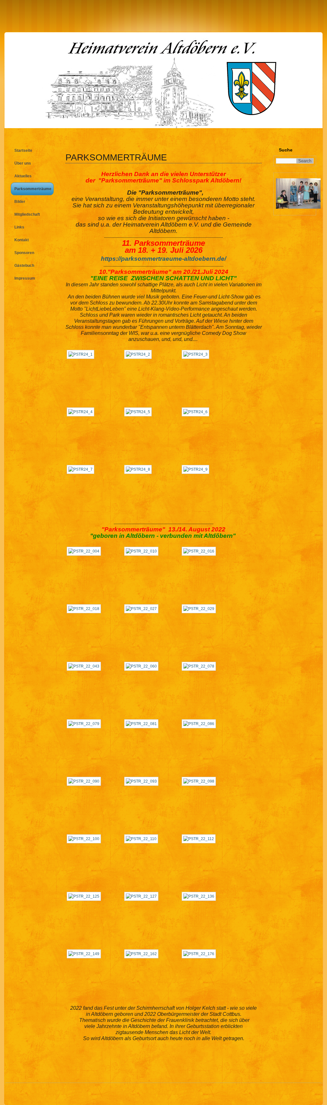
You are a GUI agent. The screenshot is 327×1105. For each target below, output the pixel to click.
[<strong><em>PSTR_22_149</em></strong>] (85, 953)
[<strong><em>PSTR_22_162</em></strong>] (143, 953)
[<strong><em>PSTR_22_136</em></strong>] (200, 896)
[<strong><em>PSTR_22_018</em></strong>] (85, 608)
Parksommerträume (32, 189)
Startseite (23, 150)
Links (19, 227)
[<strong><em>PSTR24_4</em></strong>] (82, 411)
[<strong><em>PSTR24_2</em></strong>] (139, 354)
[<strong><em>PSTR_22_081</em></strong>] (143, 723)
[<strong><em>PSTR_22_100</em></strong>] (85, 838)
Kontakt (21, 240)
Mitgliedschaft (27, 214)
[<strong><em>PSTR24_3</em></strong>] (197, 354)
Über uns (22, 163)
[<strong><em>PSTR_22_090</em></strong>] (85, 781)
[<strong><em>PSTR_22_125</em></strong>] (85, 896)
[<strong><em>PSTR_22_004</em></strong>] (85, 551)
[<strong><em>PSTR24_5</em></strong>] (139, 411)
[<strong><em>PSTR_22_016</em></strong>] (200, 551)
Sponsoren (24, 253)
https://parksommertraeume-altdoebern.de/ (163, 258)
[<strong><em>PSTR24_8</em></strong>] (139, 469)
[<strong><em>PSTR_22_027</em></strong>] (143, 608)
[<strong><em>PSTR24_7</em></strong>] (82, 469)
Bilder (19, 201)
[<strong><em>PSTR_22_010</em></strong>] (143, 551)
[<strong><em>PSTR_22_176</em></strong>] (200, 953)
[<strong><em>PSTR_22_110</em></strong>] (143, 838)
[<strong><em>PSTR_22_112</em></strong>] (200, 838)
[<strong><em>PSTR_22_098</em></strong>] (200, 781)
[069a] (298, 207)
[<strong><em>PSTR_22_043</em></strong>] (85, 666)
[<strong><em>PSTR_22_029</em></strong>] (200, 608)
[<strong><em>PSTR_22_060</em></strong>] (143, 666)
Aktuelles (23, 176)
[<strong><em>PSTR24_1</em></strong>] (82, 354)
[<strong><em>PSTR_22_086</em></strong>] (200, 723)
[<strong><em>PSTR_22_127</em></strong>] (143, 896)
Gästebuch (24, 265)
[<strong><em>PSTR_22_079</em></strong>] (85, 723)
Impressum (24, 278)
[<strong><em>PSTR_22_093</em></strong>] (143, 781)
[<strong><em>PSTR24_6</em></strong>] (197, 411)
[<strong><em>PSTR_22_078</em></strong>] (200, 666)
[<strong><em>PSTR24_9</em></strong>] (197, 469)
